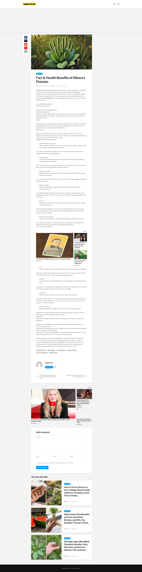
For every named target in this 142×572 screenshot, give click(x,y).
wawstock (40, 86)
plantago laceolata (71, 350)
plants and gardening (42, 352)
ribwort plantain (53, 352)
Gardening (39, 73)
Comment (38, 436)
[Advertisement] (71, 20)
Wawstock (78, 568)
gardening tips (51, 350)
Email (54, 456)
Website (72, 456)
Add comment (56, 86)
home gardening (61, 350)
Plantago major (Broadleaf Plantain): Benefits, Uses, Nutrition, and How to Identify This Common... (76, 545)
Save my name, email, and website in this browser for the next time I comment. (55, 462)
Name (37, 456)
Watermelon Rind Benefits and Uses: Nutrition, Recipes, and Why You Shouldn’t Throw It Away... (77, 518)
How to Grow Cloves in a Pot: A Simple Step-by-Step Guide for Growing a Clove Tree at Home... (77, 491)
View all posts (49, 367)
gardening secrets (41, 350)
